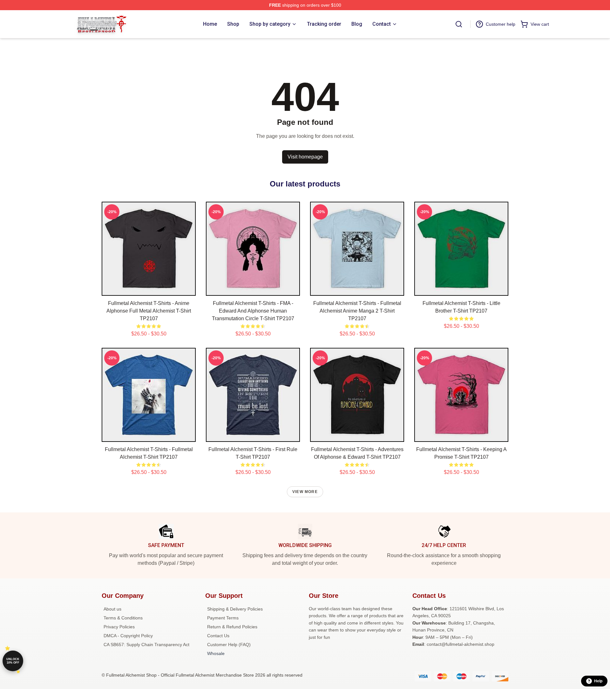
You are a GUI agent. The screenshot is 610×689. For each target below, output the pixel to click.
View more (305, 492)
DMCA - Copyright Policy (128, 635)
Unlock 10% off (12, 661)
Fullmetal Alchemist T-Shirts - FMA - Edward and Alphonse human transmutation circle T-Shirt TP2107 (253, 311)
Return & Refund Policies (232, 626)
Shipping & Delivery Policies (235, 608)
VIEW (148, 289)
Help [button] (598, 681)
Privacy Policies (119, 626)
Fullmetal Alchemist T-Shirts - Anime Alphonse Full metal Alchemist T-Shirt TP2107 (148, 311)
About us (112, 608)
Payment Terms (223, 617)
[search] (458, 24)
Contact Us (218, 635)
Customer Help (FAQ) (229, 644)
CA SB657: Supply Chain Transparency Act (146, 644)
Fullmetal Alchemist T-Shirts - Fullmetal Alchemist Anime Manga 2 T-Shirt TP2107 (357, 311)
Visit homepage (305, 156)
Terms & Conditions (123, 617)
